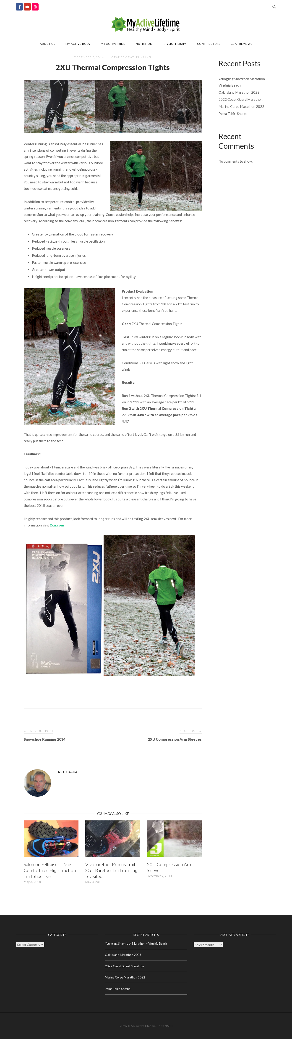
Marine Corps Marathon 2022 (241, 106)
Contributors (208, 43)
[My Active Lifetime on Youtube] (27, 7)
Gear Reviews (241, 43)
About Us (47, 43)
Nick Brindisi (67, 772)
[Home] (146, 31)
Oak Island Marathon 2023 (239, 92)
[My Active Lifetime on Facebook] (19, 7)
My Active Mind (113, 43)
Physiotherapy (175, 43)
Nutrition (144, 43)
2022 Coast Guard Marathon (241, 99)
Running (143, 57)
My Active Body (78, 43)
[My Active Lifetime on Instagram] (35, 7)
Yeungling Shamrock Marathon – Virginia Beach (136, 943)
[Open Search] (274, 7)
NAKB (168, 1026)
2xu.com (57, 525)
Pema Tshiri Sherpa (233, 113)
